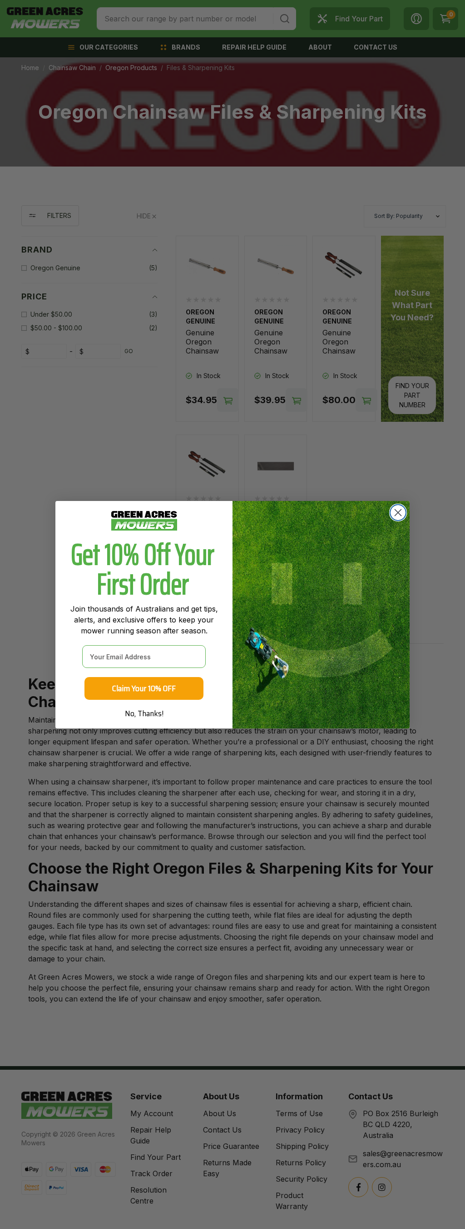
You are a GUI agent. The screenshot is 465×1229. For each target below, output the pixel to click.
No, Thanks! (144, 713)
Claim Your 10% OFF (144, 688)
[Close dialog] (398, 513)
